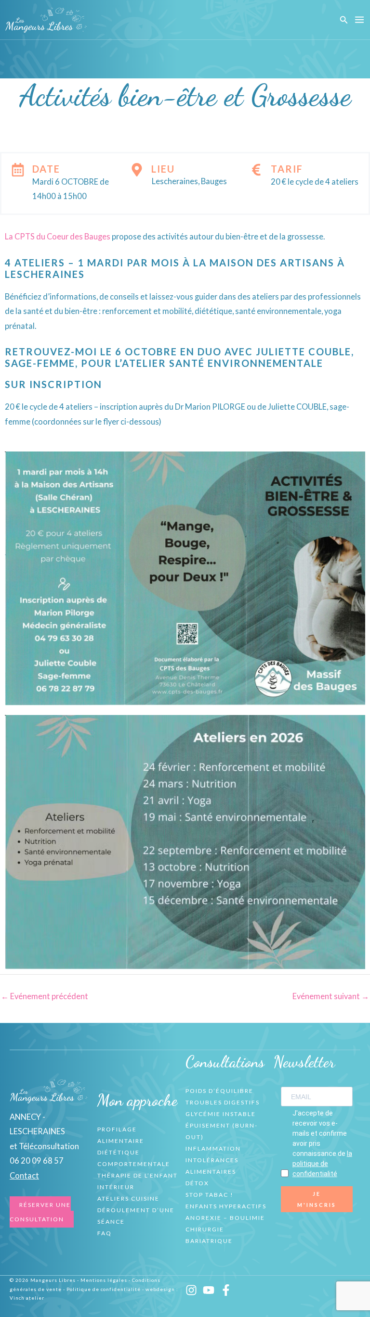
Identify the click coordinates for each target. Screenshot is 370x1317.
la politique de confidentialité (322, 1164)
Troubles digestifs (222, 1102)
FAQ (104, 1233)
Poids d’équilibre (219, 1090)
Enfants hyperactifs (225, 1206)
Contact (24, 1175)
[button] (344, 20)
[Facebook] (226, 1290)
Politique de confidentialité (103, 1289)
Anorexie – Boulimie (225, 1217)
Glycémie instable (220, 1113)
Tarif (287, 169)
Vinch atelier (27, 1298)
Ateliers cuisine (128, 1198)
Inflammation (213, 1148)
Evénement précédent (44, 996)
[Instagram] (191, 1290)
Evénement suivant (330, 996)
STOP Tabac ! (209, 1194)
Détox (197, 1183)
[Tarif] (256, 169)
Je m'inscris (316, 1199)
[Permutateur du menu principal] (359, 20)
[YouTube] (208, 1290)
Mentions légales (103, 1280)
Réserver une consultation (40, 1212)
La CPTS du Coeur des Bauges (57, 236)
